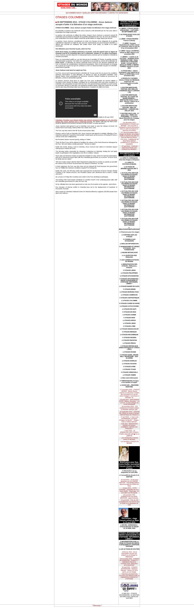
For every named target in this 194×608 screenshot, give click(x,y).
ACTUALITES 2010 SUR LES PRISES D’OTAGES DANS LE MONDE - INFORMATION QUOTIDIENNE (129, 185)
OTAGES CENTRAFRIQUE (130, 298)
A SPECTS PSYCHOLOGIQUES (129, 163)
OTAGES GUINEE (130, 315)
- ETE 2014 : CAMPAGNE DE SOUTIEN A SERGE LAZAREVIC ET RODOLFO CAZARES (129, 142)
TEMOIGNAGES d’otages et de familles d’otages (130, 381)
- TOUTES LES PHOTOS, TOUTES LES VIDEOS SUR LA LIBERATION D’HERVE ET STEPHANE (129, 576)
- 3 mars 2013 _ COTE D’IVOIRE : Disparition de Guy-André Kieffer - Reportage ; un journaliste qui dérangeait (129, 490)
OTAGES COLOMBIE (130, 300)
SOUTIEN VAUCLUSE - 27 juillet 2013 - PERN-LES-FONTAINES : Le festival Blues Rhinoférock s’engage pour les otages (129, 117)
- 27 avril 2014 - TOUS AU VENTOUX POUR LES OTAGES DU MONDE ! (129, 147)
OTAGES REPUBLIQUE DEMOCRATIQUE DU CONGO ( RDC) (129, 347)
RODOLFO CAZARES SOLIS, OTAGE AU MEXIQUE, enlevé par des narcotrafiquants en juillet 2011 (129, 81)
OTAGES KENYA (130, 320)
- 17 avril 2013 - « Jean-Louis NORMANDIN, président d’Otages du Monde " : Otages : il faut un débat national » (129, 419)
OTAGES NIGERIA (130, 337)
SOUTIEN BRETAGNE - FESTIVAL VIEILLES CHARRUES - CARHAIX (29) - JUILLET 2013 (129, 108)
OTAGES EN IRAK (130, 312)
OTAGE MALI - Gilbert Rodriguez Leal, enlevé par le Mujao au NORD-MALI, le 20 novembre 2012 (129, 73)
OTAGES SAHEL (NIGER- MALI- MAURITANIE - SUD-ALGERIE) (129, 356)
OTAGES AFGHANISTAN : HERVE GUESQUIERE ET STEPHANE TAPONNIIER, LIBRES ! (129, 281)
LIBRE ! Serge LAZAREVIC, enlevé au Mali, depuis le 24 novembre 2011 (129, 52)
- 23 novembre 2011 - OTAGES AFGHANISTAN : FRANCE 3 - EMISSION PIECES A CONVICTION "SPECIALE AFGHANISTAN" (129, 562)
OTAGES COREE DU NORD (130, 303)
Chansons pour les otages (130, 232)
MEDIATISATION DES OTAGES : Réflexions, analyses (129, 265)
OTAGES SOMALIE (130, 361)
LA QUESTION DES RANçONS (130, 256)
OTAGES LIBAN (130, 270)
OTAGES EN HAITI (130, 309)
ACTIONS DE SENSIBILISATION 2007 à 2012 (129, 168)
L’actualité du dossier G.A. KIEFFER (130, 476)
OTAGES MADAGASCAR (130, 329)
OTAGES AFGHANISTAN (130, 276)
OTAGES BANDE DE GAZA (130, 286)
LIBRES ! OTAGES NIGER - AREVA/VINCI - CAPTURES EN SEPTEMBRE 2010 (129, 30)
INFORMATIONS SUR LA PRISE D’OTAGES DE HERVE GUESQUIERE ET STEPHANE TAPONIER (129, 544)
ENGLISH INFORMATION (130, 243)
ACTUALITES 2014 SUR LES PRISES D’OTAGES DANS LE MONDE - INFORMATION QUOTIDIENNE (129, 222)
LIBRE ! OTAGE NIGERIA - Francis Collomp (130, 39)
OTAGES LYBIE (130, 326)
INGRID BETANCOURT (130, 252)
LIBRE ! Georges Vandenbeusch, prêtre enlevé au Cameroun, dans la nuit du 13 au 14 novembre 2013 (129, 45)
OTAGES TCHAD (130, 369)
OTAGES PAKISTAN (130, 340)
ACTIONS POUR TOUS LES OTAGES (130, 35)
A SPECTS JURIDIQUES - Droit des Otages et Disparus (129, 159)
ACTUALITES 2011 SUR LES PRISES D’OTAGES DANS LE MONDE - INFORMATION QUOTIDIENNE (129, 194)
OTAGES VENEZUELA (130, 372)
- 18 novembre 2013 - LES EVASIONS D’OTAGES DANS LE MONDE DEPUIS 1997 (129, 408)
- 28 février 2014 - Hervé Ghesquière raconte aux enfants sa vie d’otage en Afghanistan (129, 554)
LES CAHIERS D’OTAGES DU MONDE (130, 260)
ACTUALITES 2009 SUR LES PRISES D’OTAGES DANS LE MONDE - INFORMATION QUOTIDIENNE (129, 176)
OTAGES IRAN (130, 317)
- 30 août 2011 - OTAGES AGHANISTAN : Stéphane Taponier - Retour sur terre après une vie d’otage (129, 569)
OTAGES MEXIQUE (130, 332)
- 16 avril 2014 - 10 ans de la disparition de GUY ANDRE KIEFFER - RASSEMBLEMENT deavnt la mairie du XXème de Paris (129, 483)
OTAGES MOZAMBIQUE (130, 334)
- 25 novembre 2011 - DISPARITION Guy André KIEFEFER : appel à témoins (129, 496)
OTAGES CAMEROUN (130, 295)
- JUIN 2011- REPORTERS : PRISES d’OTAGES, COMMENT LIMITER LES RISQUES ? (129, 426)
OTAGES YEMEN (130, 375)
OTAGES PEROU (130, 343)
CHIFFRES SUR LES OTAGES (130, 235)
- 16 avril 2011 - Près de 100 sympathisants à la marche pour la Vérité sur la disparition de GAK (129, 502)
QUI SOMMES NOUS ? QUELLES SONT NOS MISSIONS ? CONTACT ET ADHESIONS (97, 13)
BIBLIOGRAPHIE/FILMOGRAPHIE (129, 229)
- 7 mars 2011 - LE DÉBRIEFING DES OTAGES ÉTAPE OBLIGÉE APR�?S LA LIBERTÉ (129, 433)
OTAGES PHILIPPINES (130, 273)
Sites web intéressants (130, 378)
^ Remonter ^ (97, 606)
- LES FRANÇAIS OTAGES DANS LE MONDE (129, 438)
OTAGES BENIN (130, 289)
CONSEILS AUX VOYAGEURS (130, 240)
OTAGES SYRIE (130, 366)
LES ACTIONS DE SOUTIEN (129, 549)
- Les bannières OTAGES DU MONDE (129, 442)
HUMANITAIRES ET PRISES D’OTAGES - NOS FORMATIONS (130, 248)
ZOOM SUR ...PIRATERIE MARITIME (130, 386)
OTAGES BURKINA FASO (130, 292)
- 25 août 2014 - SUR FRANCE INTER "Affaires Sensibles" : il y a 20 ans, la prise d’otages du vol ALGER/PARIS (129, 402)
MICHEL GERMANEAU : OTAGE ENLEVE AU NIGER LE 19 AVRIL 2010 (129, 526)
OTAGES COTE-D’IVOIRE (130, 306)
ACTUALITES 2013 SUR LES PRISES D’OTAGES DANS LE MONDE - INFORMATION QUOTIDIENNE (129, 213)
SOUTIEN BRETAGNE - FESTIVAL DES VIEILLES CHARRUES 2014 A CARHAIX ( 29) (129, 90)
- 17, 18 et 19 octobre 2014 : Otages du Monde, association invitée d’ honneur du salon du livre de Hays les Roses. (129, 135)
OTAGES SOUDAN (130, 363)
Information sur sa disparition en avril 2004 (129, 471)
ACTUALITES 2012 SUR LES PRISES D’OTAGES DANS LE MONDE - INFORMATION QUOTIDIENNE (129, 204)
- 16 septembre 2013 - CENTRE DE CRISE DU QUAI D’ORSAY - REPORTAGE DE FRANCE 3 (129, 413)
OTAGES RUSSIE (130, 352)
